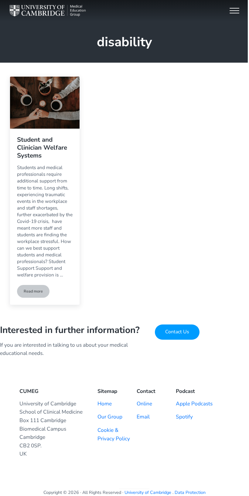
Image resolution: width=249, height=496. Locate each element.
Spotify (184, 416)
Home (104, 403)
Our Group (109, 416)
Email (143, 416)
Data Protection (190, 492)
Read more (36, 292)
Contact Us (177, 331)
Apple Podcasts (194, 403)
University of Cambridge (147, 492)
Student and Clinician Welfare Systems (42, 147)
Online (144, 403)
